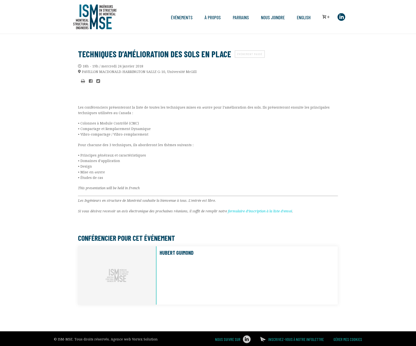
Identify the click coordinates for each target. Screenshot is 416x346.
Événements (182, 17)
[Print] (83, 81)
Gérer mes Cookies (347, 339)
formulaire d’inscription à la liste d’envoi (260, 211)
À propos (213, 17)
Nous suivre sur (227, 339)
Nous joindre (273, 17)
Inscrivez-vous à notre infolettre (296, 339)
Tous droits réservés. (92, 339)
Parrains (241, 17)
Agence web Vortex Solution (134, 339)
